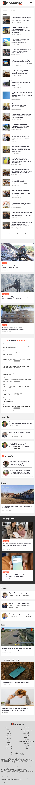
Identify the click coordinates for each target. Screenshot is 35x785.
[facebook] (11, 753)
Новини (18, 341)
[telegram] (16, 753)
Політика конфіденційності (26, 747)
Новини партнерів (10, 660)
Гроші (8, 742)
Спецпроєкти (8, 519)
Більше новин (17, 411)
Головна (6, 10)
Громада (8, 733)
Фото (3, 483)
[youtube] (22, 753)
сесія (13, 10)
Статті (8, 744)
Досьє (4, 588)
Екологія (8, 737)
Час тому (26, 732)
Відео (3, 625)
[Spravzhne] (12, 3)
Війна (8, 730)
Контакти (26, 743)
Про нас (26, 745)
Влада (8, 731)
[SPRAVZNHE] (17, 724)
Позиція (5, 417)
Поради (26, 735)
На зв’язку (26, 733)
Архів (24, 233)
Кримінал (8, 735)
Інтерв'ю (9, 456)
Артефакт (8, 738)
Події (8, 740)
